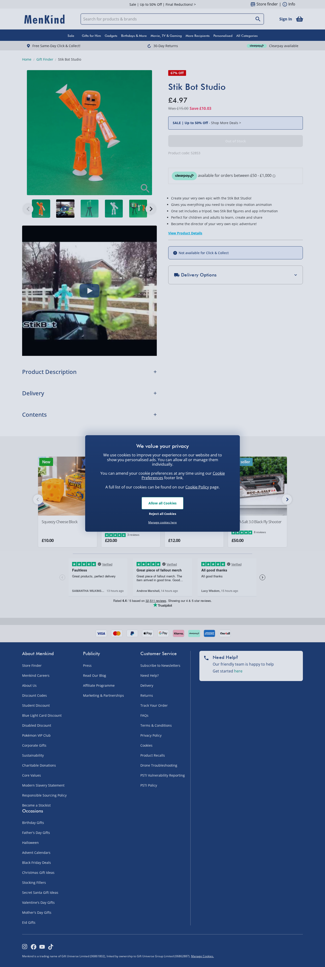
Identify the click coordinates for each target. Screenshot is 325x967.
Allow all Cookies (162, 503)
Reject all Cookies (162, 513)
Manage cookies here (162, 522)
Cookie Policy (197, 487)
